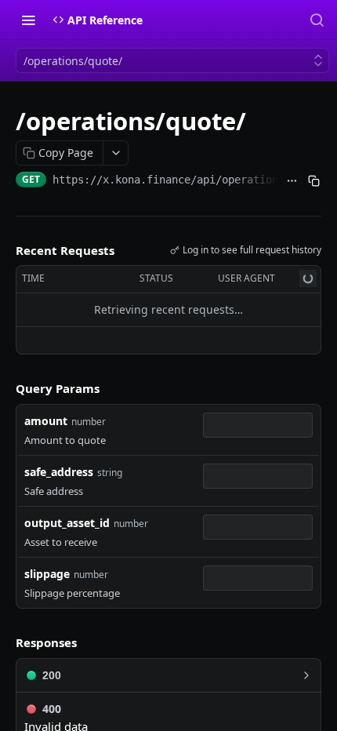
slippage (47, 573)
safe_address (58, 471)
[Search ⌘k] (316, 19)
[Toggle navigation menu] (28, 19)
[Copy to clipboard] (313, 181)
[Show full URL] (292, 181)
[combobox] (258, 425)
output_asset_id (67, 522)
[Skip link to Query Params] (4, 388)
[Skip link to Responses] (4, 643)
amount (45, 420)
